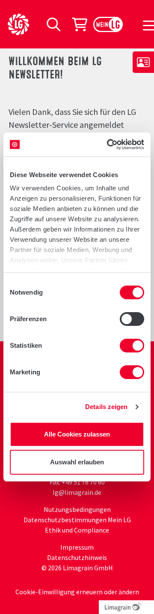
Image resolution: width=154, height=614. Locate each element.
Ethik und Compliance (77, 530)
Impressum (77, 547)
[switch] (132, 319)
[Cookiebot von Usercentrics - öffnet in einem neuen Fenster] (108, 144)
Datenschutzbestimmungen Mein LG (77, 519)
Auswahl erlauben (77, 462)
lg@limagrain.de (77, 492)
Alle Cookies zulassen (77, 434)
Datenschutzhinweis (77, 557)
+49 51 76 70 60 (83, 482)
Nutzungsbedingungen (77, 509)
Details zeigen (106, 406)
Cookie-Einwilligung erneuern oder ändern (77, 591)
